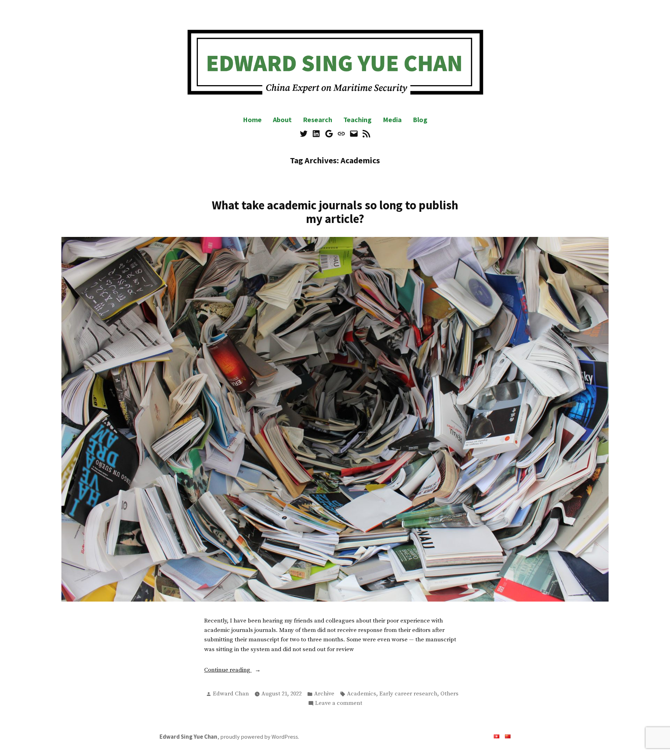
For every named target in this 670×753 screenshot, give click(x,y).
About (282, 119)
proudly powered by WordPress (259, 736)
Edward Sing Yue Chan (188, 736)
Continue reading (240, 670)
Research (317, 119)
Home (252, 119)
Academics (361, 694)
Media (392, 119)
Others (449, 694)
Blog (420, 119)
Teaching (357, 119)
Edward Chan (231, 694)
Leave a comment (338, 703)
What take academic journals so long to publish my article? (335, 211)
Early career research (408, 694)
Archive (324, 694)
